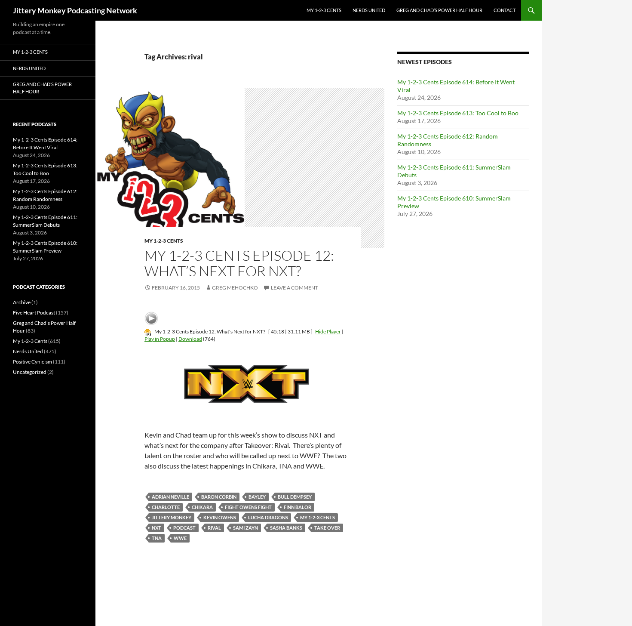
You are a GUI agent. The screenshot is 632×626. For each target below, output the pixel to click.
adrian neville (170, 497)
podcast (184, 527)
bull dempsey (295, 497)
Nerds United (369, 10)
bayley (257, 497)
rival (214, 527)
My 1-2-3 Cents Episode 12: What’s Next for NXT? (239, 263)
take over (327, 527)
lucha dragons (268, 517)
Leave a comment (294, 287)
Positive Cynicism (32, 361)
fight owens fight (248, 507)
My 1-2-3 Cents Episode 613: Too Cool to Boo (457, 113)
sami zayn (245, 527)
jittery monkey (171, 517)
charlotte (166, 507)
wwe (180, 538)
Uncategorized (29, 372)
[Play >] (151, 318)
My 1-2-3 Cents (324, 10)
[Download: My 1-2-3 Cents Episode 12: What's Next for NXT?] (147, 331)
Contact (504, 10)
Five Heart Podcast (34, 312)
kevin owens (219, 517)
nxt (156, 527)
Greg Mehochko (235, 287)
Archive (22, 302)
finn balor (297, 507)
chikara (202, 507)
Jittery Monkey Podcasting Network (75, 10)
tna (157, 538)
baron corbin (218, 497)
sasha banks (286, 527)
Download (190, 339)
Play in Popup (159, 339)
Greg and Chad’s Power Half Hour (439, 10)
